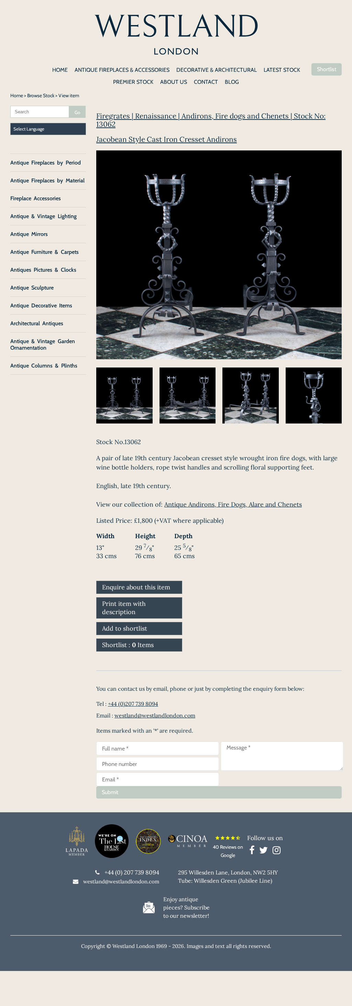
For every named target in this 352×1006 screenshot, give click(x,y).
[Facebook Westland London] (253, 851)
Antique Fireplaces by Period (45, 162)
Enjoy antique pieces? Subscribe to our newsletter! (186, 907)
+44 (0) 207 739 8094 (131, 872)
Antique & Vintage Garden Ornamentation (42, 344)
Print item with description (124, 608)
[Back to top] (338, 992)
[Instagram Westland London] (276, 851)
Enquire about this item (136, 587)
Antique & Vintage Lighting (43, 216)
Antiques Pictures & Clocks (43, 270)
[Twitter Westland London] (265, 851)
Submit (110, 792)
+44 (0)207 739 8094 (133, 703)
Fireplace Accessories (35, 198)
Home (16, 95)
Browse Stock (40, 95)
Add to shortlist (124, 628)
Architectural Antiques (36, 323)
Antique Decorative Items (41, 305)
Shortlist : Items (128, 645)
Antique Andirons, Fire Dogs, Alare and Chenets (233, 504)
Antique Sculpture (32, 287)
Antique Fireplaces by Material (47, 180)
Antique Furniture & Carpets (44, 252)
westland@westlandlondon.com (154, 715)
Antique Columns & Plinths (43, 365)
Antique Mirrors (29, 234)
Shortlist (326, 69)
